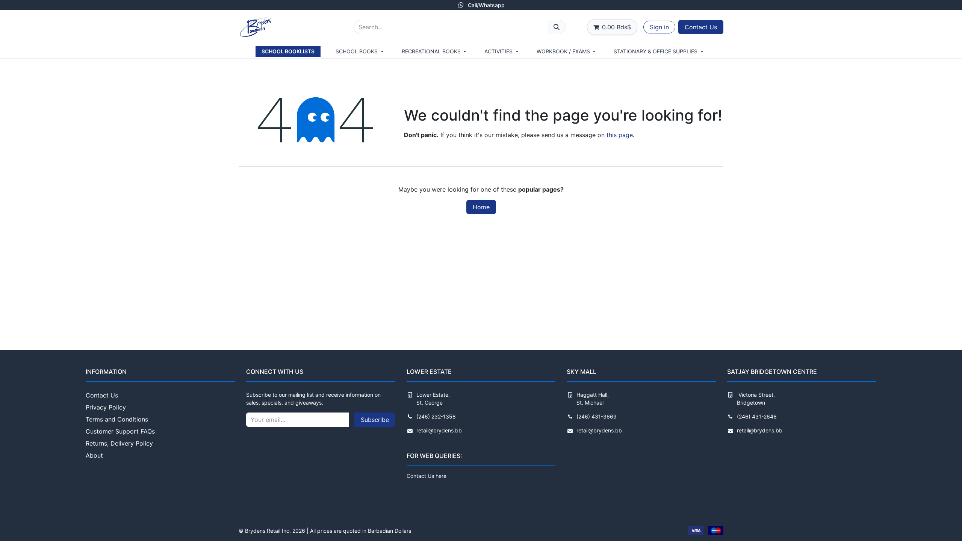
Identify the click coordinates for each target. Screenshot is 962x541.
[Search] (557, 27)
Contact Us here (426, 476)
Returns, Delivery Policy (119, 443)
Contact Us (701, 27)
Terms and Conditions (117, 419)
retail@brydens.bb (439, 430)
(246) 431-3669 (596, 416)
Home (481, 207)
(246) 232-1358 (436, 416)
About (94, 455)
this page (620, 135)
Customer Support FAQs (120, 431)
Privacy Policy (106, 407)
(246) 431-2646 (757, 416)
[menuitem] (288, 51)
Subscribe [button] (375, 419)
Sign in (659, 27)
